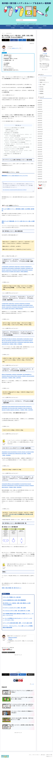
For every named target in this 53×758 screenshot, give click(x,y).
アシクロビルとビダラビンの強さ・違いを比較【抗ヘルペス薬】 (16, 610)
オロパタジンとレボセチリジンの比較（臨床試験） (14, 148)
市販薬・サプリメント (11, 652)
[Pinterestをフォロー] (22, 680)
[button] (36, 20)
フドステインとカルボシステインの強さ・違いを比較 (14, 607)
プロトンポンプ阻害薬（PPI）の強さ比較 (12, 597)
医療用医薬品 (5, 652)
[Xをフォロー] (17, 680)
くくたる (45, 53)
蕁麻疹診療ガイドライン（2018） (12, 129)
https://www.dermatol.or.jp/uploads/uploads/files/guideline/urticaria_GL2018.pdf (14, 189)
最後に (6, 155)
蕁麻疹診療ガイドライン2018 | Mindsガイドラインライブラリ (15, 175)
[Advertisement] (18, 663)
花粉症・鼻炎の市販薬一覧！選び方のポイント (11, 587)
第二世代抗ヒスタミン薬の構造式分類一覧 (13, 153)
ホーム (30, 754)
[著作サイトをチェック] (15, 680)
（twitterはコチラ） (15, 48)
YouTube (10, 639)
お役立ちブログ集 (49, 754)
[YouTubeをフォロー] (19, 680)
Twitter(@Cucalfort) (12, 637)
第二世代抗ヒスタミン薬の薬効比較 (11, 132)
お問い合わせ (43, 754)
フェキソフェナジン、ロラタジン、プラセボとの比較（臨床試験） (17, 147)
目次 (16, 125)
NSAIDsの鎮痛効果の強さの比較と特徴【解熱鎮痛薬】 (14, 600)
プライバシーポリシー (36, 754)
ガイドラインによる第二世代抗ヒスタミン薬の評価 (14, 127)
